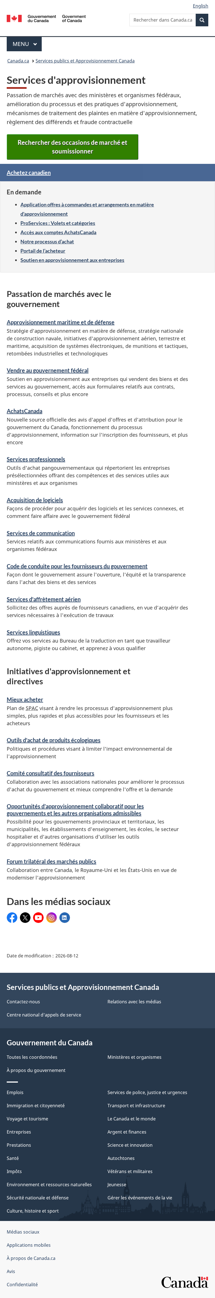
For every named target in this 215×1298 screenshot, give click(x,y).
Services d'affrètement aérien (44, 599)
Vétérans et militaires (130, 1171)
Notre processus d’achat (47, 241)
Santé (13, 1158)
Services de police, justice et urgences (147, 1092)
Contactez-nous (23, 1002)
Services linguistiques (33, 632)
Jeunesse (117, 1184)
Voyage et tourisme (27, 1119)
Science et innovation (130, 1145)
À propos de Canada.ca (31, 1258)
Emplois (15, 1092)
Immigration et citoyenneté (36, 1105)
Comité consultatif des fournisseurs (50, 773)
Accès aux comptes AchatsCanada (58, 232)
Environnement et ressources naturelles (49, 1184)
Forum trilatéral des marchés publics (51, 861)
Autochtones (121, 1158)
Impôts (14, 1171)
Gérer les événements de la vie (140, 1198)
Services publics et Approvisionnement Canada (85, 61)
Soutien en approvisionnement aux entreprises (72, 260)
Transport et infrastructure (136, 1105)
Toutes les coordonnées (32, 1057)
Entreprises (19, 1132)
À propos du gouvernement (36, 1070)
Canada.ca (18, 61)
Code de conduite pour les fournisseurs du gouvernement (77, 566)
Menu (27, 44)
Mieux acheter (25, 699)
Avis (11, 1271)
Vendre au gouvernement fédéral (47, 370)
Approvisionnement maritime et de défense (60, 322)
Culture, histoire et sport (33, 1211)
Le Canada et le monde (132, 1119)
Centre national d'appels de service (44, 1015)
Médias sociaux (23, 1232)
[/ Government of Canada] (46, 18)
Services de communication (41, 533)
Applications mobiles (29, 1245)
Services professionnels (36, 459)
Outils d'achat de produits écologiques (54, 740)
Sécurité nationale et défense (38, 1198)
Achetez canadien (29, 172)
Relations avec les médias (134, 1002)
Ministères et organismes (135, 1057)
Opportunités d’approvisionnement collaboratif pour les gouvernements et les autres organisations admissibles (75, 810)
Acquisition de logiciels (35, 500)
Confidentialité (22, 1284)
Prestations (19, 1145)
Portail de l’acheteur (42, 251)
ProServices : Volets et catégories (57, 223)
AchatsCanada (24, 411)
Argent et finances (127, 1132)
